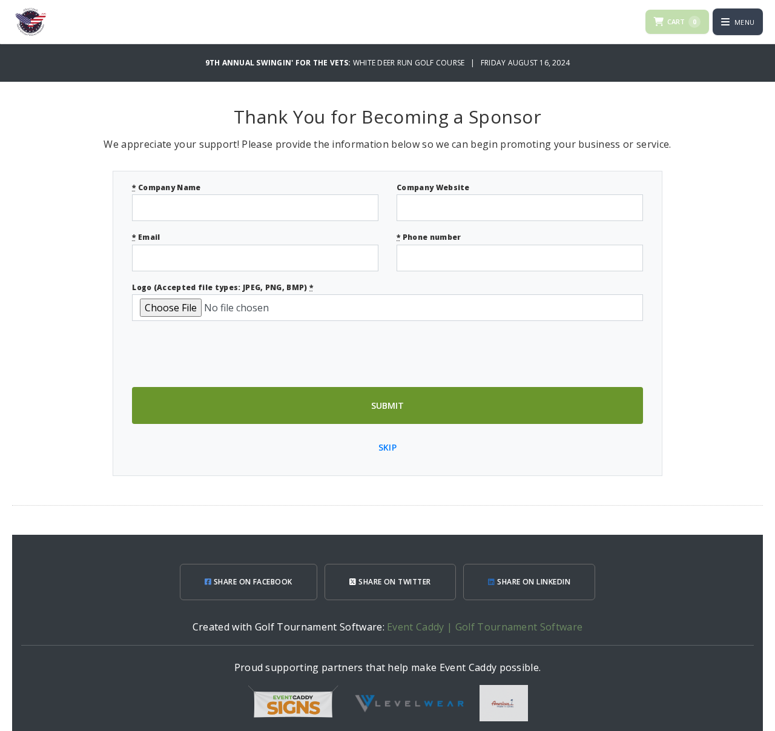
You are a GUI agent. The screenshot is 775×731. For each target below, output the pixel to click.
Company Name (166, 187)
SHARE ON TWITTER (394, 582)
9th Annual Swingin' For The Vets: (279, 63)
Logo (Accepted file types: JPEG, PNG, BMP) (222, 287)
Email (146, 237)
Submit (387, 405)
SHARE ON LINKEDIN (533, 582)
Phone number (429, 237)
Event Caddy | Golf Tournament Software (484, 626)
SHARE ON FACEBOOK (251, 582)
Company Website (433, 187)
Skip (387, 447)
